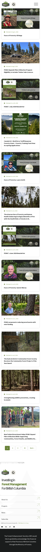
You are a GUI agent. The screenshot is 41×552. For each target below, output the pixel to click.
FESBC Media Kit (21, 523)
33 (24, 448)
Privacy (27, 523)
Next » (32, 448)
